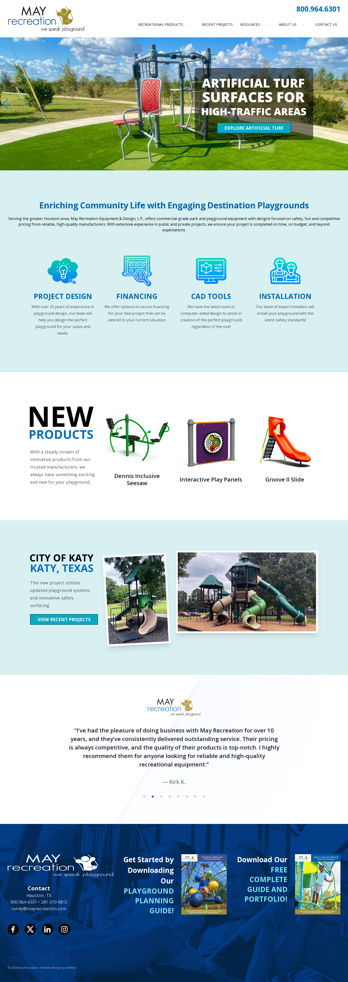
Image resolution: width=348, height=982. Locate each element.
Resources (250, 24)
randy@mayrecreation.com (38, 908)
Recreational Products (160, 24)
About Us (287, 24)
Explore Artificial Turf (254, 128)
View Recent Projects (64, 619)
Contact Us (326, 24)
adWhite (70, 968)
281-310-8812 (54, 902)
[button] (342, 104)
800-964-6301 (24, 902)
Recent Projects (217, 24)
